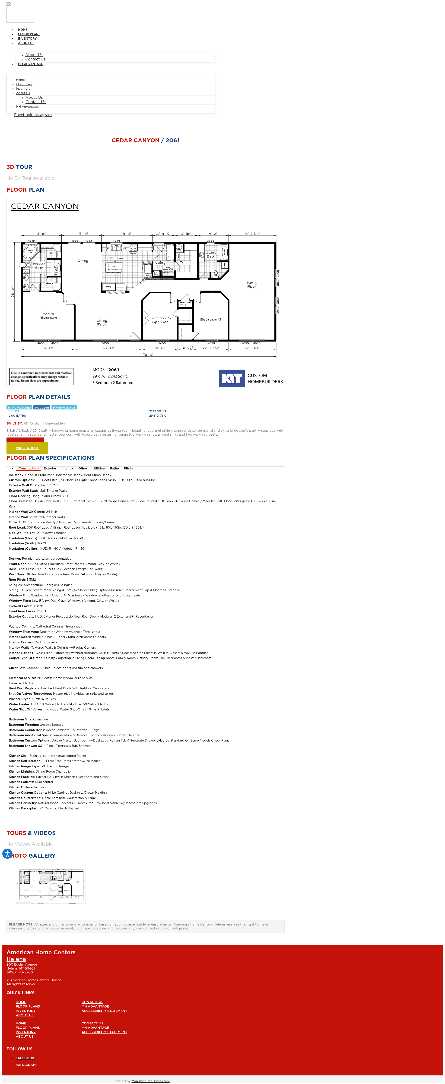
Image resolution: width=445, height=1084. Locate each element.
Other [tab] (82, 468)
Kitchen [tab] (129, 468)
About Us (26, 43)
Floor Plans (29, 34)
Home (23, 30)
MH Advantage (30, 64)
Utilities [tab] (98, 468)
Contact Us (35, 59)
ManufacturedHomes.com (151, 1081)
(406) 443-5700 (19, 972)
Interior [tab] (67, 468)
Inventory (27, 38)
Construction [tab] (28, 468)
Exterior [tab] (50, 468)
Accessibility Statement (104, 1011)
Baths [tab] (114, 468)
